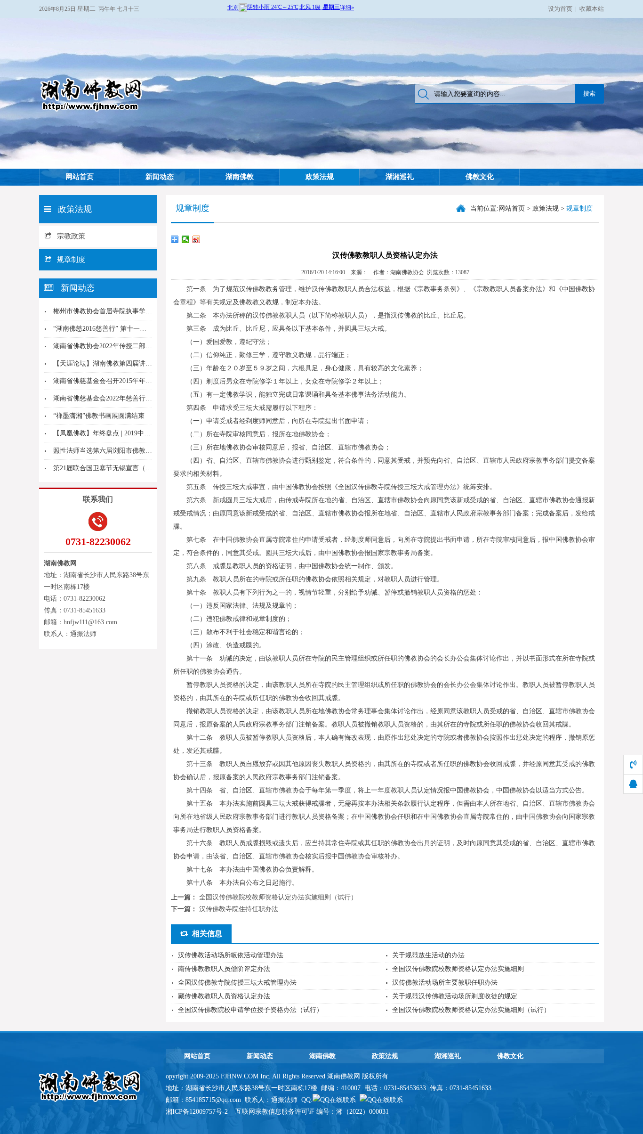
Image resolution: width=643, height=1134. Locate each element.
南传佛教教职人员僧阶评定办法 (224, 968)
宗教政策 (71, 236)
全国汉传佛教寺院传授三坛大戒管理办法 (237, 982)
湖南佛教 (239, 176)
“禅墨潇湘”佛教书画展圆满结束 (99, 415)
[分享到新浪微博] (197, 239)
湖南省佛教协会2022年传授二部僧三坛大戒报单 (122, 346)
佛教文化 (480, 176)
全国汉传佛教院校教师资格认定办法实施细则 (458, 968)
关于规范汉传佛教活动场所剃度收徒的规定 (454, 996)
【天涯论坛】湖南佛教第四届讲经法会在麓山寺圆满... (131, 363)
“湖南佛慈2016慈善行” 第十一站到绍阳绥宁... (119, 328)
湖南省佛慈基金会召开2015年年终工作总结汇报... (125, 380)
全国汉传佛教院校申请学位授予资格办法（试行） (250, 1009)
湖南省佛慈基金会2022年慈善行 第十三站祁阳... (123, 398)
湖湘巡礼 (400, 176)
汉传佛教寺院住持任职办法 (238, 909)
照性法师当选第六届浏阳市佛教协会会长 (112, 450)
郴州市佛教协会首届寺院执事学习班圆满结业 (119, 311)
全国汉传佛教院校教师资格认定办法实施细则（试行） (278, 897)
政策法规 (319, 176)
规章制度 (71, 259)
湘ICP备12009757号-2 (198, 1111)
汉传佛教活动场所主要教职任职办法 (445, 982)
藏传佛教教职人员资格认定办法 (224, 996)
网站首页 (79, 176)
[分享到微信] (186, 239)
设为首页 (560, 8)
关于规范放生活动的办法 (428, 955)
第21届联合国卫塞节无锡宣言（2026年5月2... (118, 468)
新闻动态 (159, 176)
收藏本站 (591, 8)
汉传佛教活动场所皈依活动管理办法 (230, 955)
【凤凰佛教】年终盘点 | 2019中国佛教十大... (118, 433)
